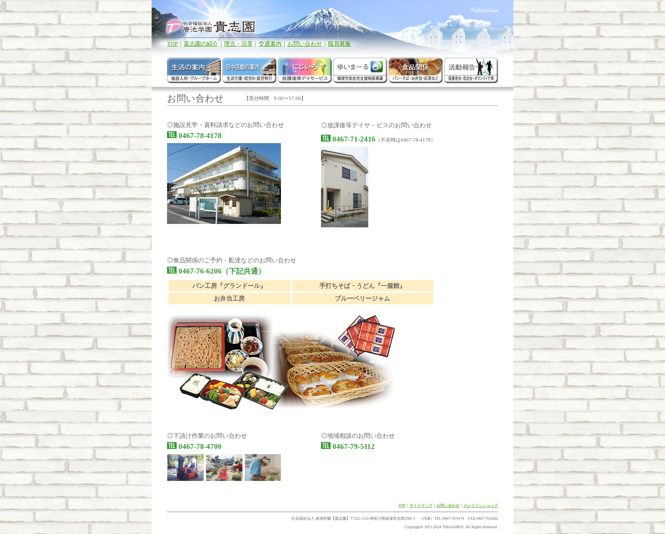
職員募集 (339, 44)
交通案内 (270, 44)
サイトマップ (421, 505)
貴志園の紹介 (201, 44)
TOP (172, 44)
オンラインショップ (480, 505)
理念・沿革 (238, 44)
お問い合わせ (304, 44)
